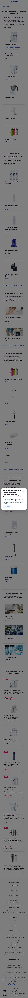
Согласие (5, 499)
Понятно (7, 506)
